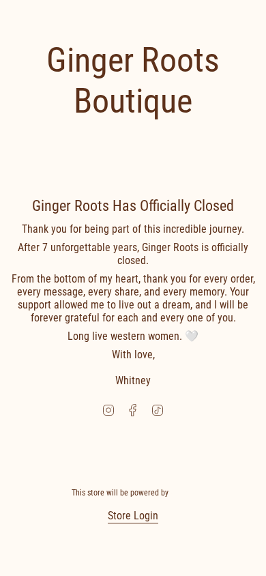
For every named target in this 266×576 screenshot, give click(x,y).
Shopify (183, 493)
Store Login (133, 515)
